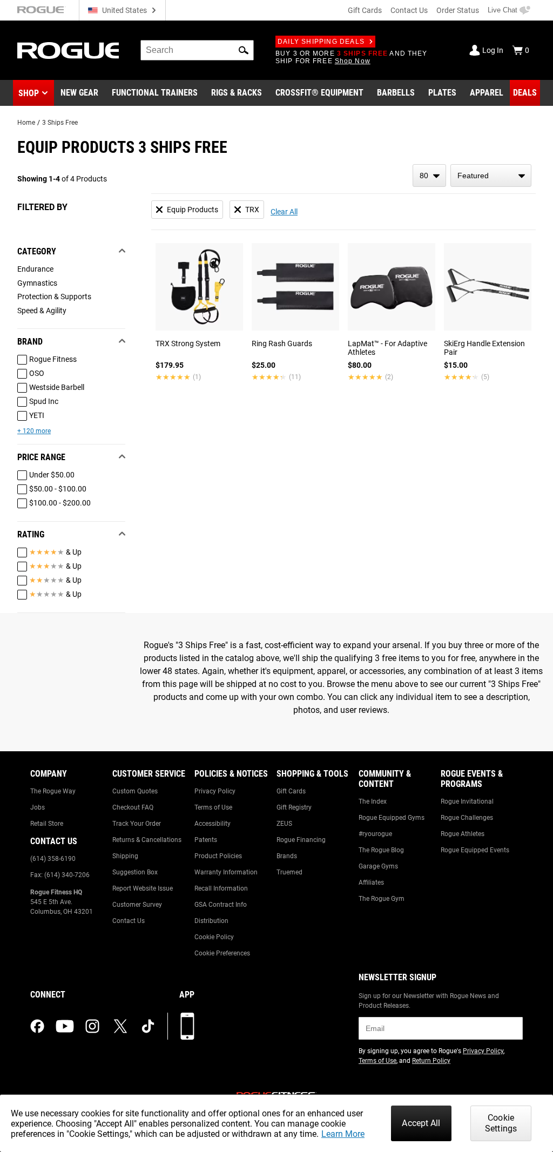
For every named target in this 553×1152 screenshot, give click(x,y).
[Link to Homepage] (68, 50)
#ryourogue (375, 834)
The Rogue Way (53, 791)
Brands (286, 856)
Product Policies (218, 856)
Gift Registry (294, 807)
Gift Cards (365, 10)
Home (26, 122)
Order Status (457, 10)
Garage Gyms (378, 866)
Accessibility (212, 823)
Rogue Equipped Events (475, 850)
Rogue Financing (301, 840)
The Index (373, 801)
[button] (243, 50)
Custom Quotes (135, 791)
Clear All (284, 211)
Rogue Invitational (467, 801)
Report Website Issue (142, 888)
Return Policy (431, 1061)
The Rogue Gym (381, 898)
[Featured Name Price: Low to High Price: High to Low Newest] (490, 175)
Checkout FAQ (132, 807)
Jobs (37, 807)
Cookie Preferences (222, 953)
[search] (197, 50)
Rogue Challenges (467, 817)
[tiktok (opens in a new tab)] (147, 1026)
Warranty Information (226, 872)
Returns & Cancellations (146, 840)
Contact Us (409, 10)
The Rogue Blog (381, 850)
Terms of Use (213, 807)
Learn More (343, 1134)
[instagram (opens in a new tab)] (92, 1026)
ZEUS (284, 823)
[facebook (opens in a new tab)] (37, 1026)
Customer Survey (137, 904)
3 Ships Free (60, 122)
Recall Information (221, 888)
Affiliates (371, 882)
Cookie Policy (214, 937)
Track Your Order (136, 823)
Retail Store (46, 823)
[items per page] (429, 175)
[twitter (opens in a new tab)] (120, 1026)
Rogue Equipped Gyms (391, 817)
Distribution (211, 921)
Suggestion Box (135, 872)
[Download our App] (187, 1026)
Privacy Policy (214, 791)
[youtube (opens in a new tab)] (64, 1026)
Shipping (125, 856)
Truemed (289, 872)
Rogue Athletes (462, 834)
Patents (205, 840)
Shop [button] (28, 93)
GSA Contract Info (220, 904)
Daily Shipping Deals (321, 41)
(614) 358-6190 (53, 859)
